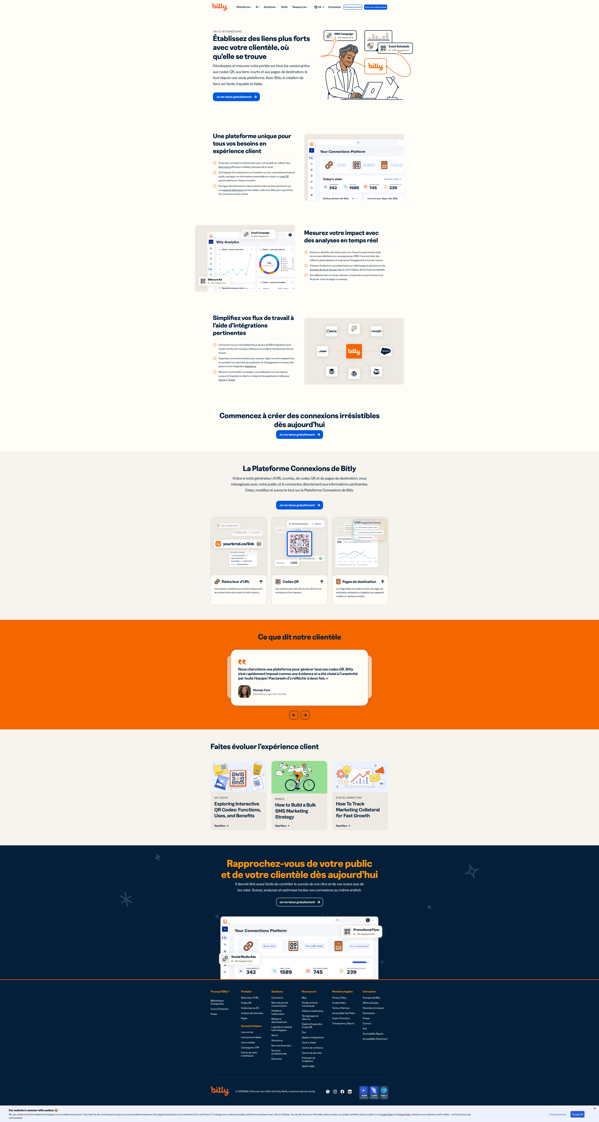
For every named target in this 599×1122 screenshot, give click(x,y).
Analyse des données (252, 1013)
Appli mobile (308, 1066)
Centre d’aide (309, 1042)
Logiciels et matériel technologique (281, 1028)
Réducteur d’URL (250, 997)
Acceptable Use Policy (343, 1013)
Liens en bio (247, 1032)
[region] (299, 1113)
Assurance (277, 1040)
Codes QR (246, 1002)
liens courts (225, 166)
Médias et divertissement (279, 1020)
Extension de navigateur (308, 1059)
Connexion (334, 7)
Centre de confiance (312, 1047)
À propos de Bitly (371, 997)
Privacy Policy (339, 997)
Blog (304, 997)
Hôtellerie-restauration (278, 1012)
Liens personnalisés (251, 1037)
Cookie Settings (558, 1114)
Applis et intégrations (313, 1037)
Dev (304, 1032)
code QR (284, 176)
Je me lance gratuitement (234, 97)
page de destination (233, 190)
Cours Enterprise (219, 1008)
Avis (365, 1028)
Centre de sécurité (311, 1052)
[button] (294, 715)
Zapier (232, 379)
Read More (219, 825)
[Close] (594, 1108)
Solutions (269, 7)
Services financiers (281, 1045)
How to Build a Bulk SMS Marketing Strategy (295, 811)
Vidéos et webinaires (312, 1010)
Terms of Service (341, 1007)
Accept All (577, 1114)
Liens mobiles (248, 1042)
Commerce (277, 997)
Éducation (276, 1058)
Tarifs (284, 7)
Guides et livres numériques (310, 1004)
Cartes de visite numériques (249, 1054)
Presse (366, 1018)
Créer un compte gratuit (375, 7)
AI (257, 7)
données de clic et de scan (323, 269)
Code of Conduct (341, 1018)
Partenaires (369, 1013)
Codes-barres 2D (250, 1007)
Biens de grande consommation (279, 1004)
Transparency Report (343, 1023)
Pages (244, 1018)
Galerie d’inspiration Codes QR (312, 1025)
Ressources (299, 7)
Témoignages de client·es (310, 1017)
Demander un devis (352, 7)
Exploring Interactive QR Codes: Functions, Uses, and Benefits (237, 810)
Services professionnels (279, 1052)
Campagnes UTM (250, 1047)
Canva (222, 379)
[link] (328, 1091)
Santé (274, 1035)
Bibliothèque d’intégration (217, 1002)
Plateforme (243, 7)
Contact (367, 1023)
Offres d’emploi (370, 1002)
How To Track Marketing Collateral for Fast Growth (358, 810)
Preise (214, 1014)
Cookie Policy (339, 1002)
